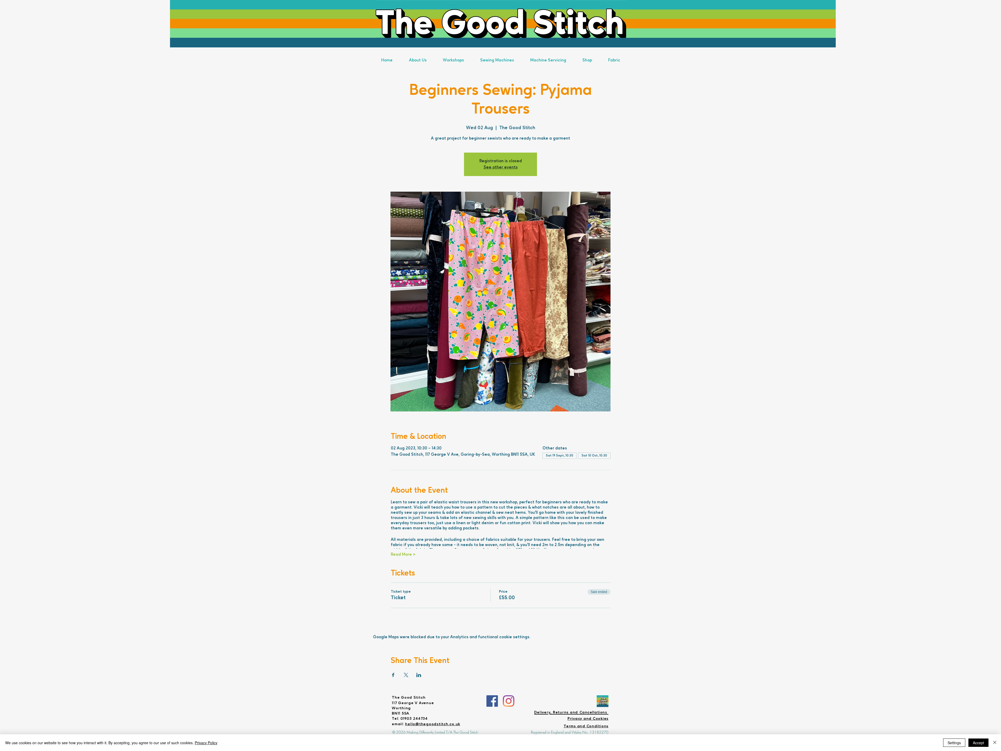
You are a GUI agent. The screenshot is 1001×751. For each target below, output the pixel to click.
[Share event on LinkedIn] (418, 675)
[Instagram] (508, 701)
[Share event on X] (406, 675)
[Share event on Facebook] (393, 675)
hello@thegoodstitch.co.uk (432, 724)
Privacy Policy (206, 742)
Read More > (403, 555)
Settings (954, 742)
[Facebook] (492, 701)
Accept (978, 742)
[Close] (995, 743)
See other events (501, 167)
